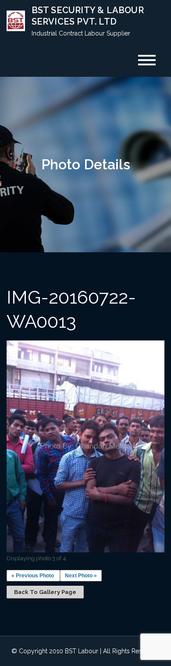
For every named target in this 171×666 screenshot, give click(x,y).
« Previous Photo (32, 576)
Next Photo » (81, 576)
